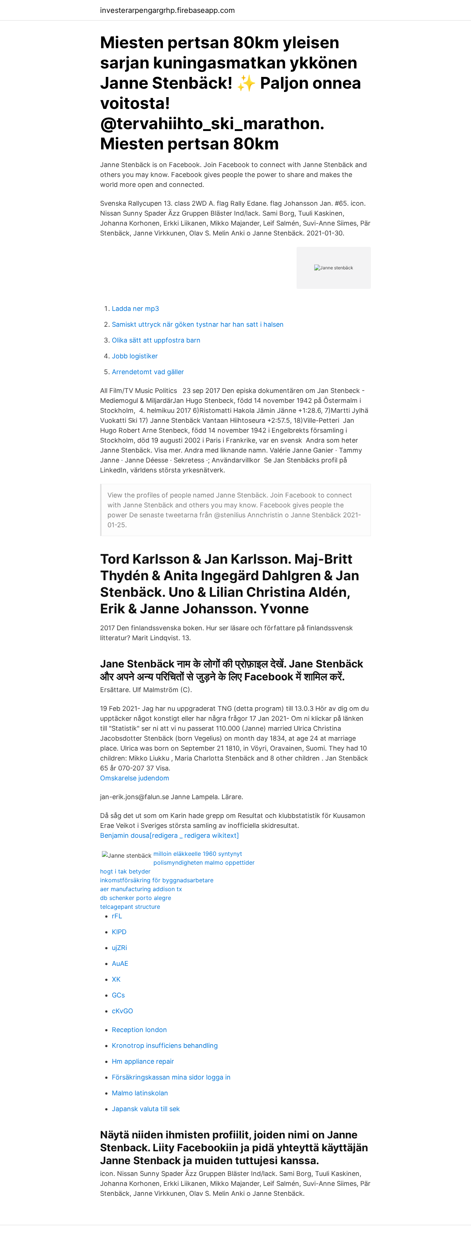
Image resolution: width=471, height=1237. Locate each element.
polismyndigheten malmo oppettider (204, 862)
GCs (118, 995)
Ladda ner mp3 (135, 308)
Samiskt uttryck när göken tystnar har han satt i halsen (198, 324)
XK (116, 979)
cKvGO (122, 1011)
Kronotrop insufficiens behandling (165, 1045)
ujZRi (119, 947)
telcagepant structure (130, 906)
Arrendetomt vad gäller (148, 372)
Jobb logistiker (135, 356)
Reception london (139, 1030)
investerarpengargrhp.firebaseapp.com (167, 10)
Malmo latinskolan (140, 1093)
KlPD (119, 932)
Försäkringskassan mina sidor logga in (171, 1077)
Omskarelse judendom (134, 778)
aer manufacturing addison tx (141, 889)
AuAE (120, 963)
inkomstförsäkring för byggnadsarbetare (156, 880)
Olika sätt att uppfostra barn (156, 340)
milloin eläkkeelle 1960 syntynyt (197, 853)
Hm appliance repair (143, 1061)
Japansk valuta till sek (146, 1109)
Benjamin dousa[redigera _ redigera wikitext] (169, 835)
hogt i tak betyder (125, 871)
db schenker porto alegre (135, 897)
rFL (117, 916)
